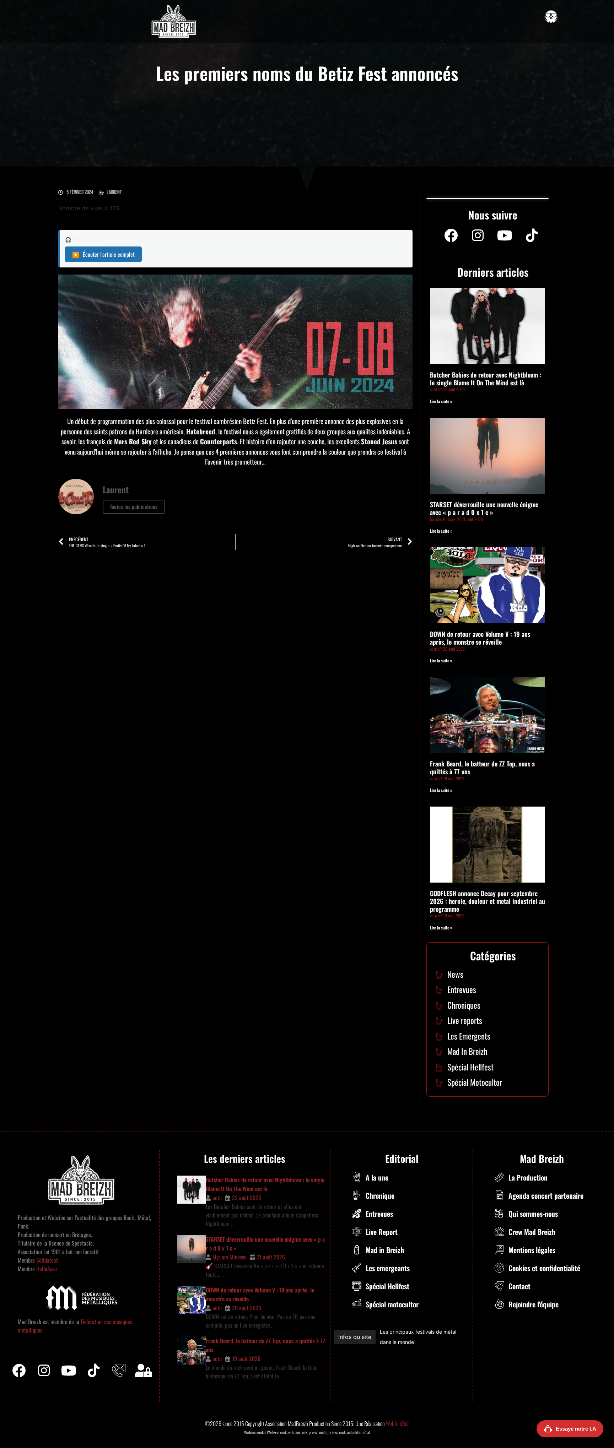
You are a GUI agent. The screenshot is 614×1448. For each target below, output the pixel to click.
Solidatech (47, 1260)
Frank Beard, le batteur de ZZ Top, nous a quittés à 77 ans (482, 767)
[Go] (551, 17)
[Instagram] (477, 235)
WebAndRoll (397, 1423)
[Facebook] (450, 235)
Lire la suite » (441, 401)
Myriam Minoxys (229, 1257)
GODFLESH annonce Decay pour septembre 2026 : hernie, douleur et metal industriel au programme (487, 901)
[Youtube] (504, 235)
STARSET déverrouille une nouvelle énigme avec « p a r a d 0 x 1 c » (484, 508)
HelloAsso (46, 1268)
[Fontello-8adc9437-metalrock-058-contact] (118, 1370)
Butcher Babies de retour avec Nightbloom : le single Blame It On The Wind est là (486, 378)
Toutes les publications (133, 506)
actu (217, 1197)
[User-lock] (143, 1370)
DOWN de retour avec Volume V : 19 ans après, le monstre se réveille (480, 637)
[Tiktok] (93, 1370)
